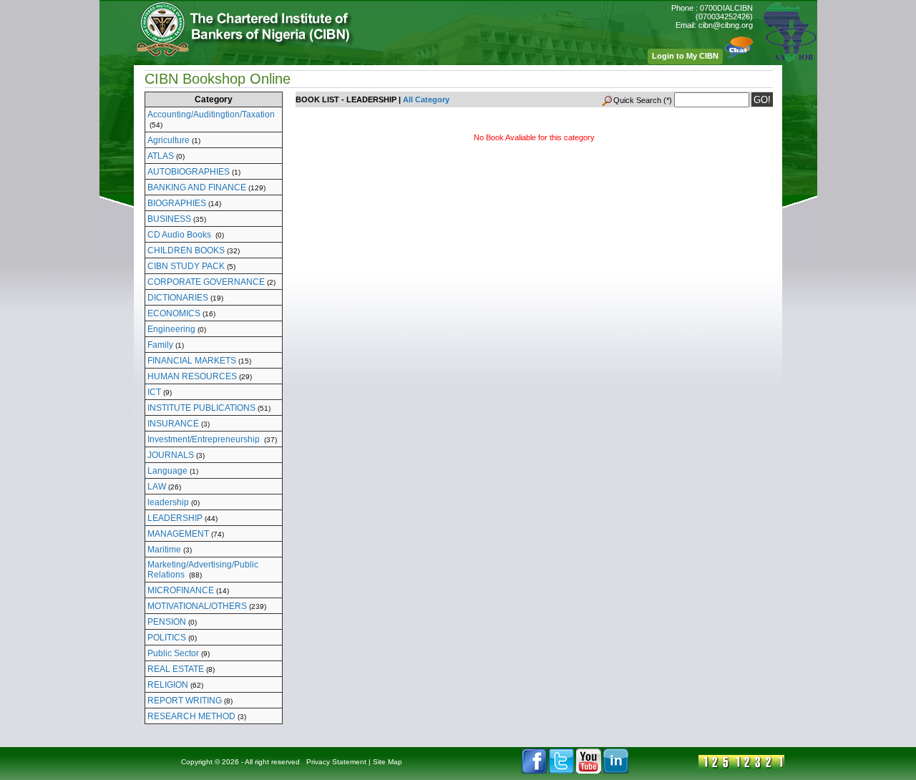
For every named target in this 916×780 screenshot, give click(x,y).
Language (167, 471)
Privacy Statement (336, 762)
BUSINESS (169, 219)
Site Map (387, 762)
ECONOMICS (173, 313)
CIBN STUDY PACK (186, 266)
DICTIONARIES (177, 298)
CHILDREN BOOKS (186, 250)
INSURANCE (173, 424)
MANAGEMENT (178, 534)
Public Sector (173, 653)
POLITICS (166, 638)
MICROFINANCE (180, 590)
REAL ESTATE (175, 669)
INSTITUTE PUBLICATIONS (201, 408)
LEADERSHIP (175, 518)
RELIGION (167, 685)
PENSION (166, 622)
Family (160, 345)
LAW (156, 487)
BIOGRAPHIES (176, 203)
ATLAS (160, 156)
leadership (168, 502)
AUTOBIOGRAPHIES (188, 172)
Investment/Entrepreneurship (204, 439)
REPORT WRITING (184, 701)
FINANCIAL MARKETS (191, 361)
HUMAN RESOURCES (192, 376)
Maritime (164, 550)
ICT (154, 392)
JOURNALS (170, 455)
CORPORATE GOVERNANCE (206, 282)
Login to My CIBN (685, 56)
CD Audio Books (180, 235)
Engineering (171, 329)
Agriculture (168, 140)
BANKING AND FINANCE (196, 187)
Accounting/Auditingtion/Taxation (211, 114)
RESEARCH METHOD (191, 716)
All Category (426, 99)
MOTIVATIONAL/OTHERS (197, 606)
